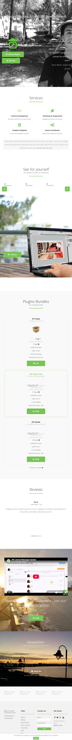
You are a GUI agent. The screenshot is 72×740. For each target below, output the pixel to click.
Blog (22, 733)
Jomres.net (11, 716)
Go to (35, 618)
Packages (20, 256)
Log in (22, 730)
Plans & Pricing (25, 722)
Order (37, 411)
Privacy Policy (24, 728)
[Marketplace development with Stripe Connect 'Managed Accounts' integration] (29, 186)
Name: (39, 717)
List (37, 363)
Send (44, 729)
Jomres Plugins (14, 54)
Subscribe (37, 671)
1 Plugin (35, 344)
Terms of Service (25, 725)
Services (12, 60)
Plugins (20, 249)
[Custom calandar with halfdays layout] (51, 186)
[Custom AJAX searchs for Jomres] (8, 186)
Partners (23, 720)
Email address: (41, 723)
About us (23, 717)
